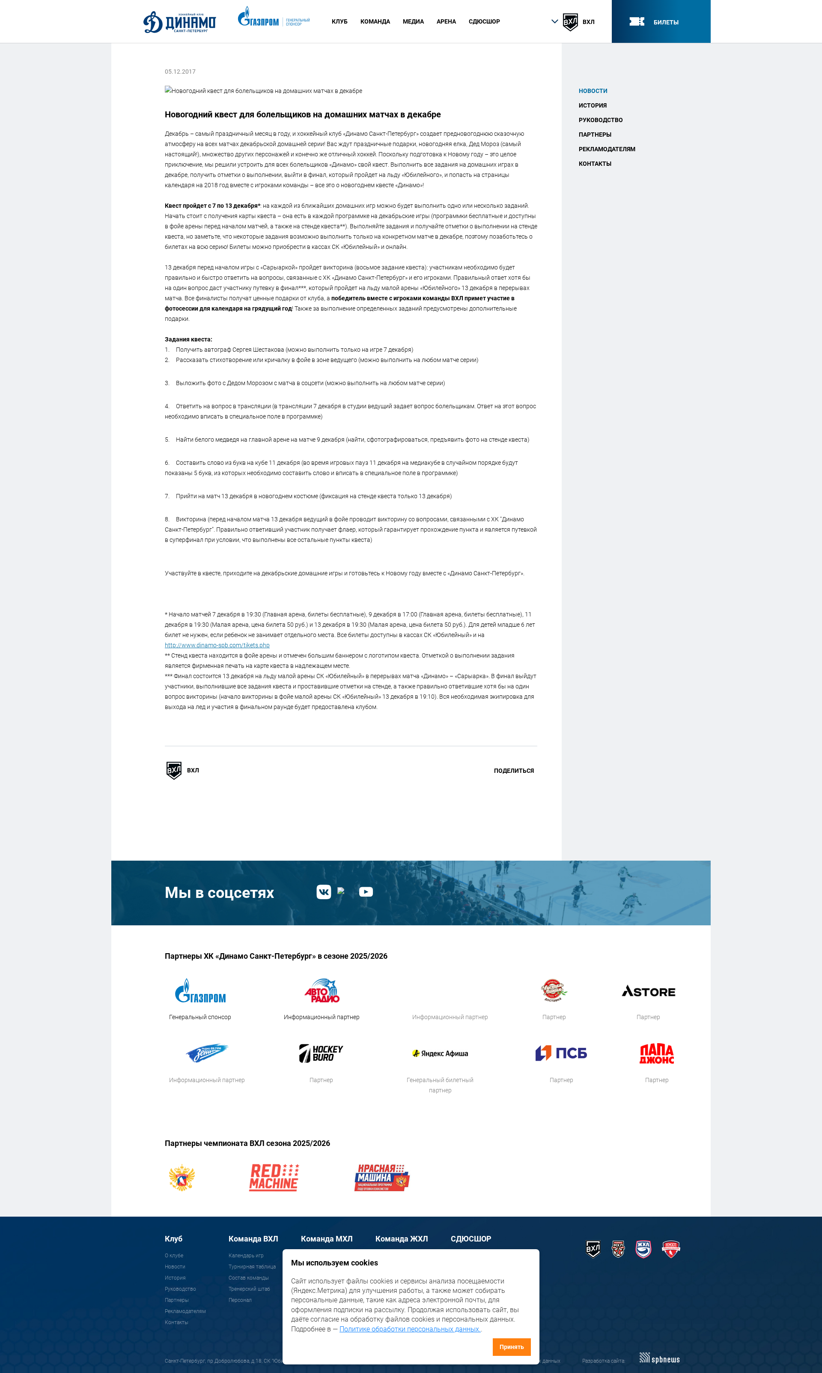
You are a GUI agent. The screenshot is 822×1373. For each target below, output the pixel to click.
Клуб (173, 1238)
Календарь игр (246, 1256)
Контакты (595, 163)
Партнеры (595, 134)
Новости (593, 90)
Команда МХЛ (327, 1238)
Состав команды (249, 1278)
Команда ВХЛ (253, 1238)
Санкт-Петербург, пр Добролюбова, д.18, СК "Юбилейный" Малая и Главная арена (262, 1361)
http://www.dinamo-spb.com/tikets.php (217, 645)
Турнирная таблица (252, 1267)
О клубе (174, 1256)
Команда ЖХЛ (401, 1238)
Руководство (601, 120)
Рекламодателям (607, 149)
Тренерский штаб (249, 1289)
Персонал (240, 1300)
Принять (512, 1346)
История (593, 105)
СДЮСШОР (484, 21)
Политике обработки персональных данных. (410, 1329)
